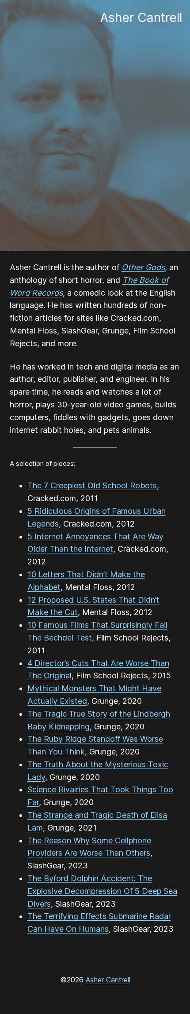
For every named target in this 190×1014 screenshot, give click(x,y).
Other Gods (143, 267)
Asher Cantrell (108, 979)
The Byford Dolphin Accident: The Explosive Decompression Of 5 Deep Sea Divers (102, 891)
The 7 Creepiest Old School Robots (92, 485)
